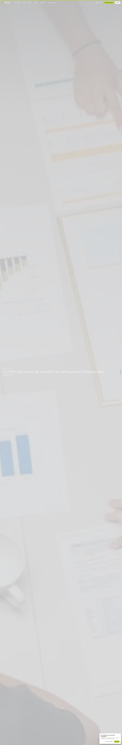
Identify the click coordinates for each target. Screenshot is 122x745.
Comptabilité (17, 2)
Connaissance (43, 2)
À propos (30, 2)
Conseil (23, 2)
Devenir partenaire (52, 2)
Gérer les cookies (109, 741)
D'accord (117, 741)
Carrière (35, 2)
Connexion (100, 2)
